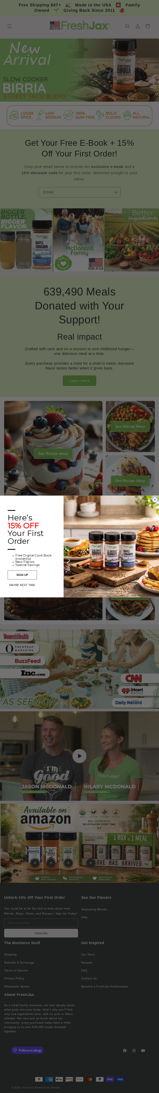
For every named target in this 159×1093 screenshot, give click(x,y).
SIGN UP (22, 574)
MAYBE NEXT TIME (22, 585)
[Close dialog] (155, 499)
